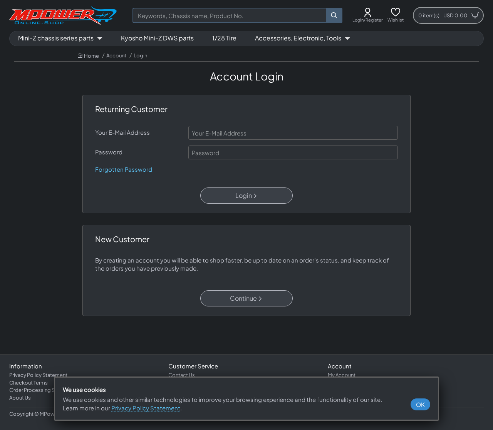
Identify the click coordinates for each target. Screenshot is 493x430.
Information (25, 366)
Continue (243, 298)
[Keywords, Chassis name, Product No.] (334, 15)
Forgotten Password (123, 169)
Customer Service (193, 366)
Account (116, 55)
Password (108, 152)
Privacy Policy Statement (145, 408)
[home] (88, 56)
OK (420, 404)
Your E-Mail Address (122, 132)
